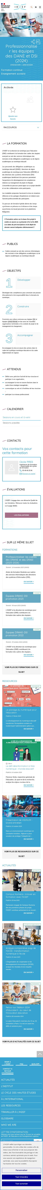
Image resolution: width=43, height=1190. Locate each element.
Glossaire (7, 1118)
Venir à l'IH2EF (7, 1063)
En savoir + (29, 582)
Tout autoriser (21, 1184)
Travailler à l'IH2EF (13, 1112)
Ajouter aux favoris (12, 117)
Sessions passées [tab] (11, 422)
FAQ (21, 1064)
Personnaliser (21, 1170)
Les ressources (11, 1105)
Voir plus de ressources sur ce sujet (21, 854)
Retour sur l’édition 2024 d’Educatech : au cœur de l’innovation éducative (18, 1010)
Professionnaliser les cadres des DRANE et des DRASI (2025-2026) (21, 559)
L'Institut (7, 1086)
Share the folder (32, 42)
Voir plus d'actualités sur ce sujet (21, 1042)
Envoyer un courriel (28, 474)
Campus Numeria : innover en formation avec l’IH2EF (21, 895)
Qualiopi (35, 1064)
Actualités (8, 1079)
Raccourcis (10, 127)
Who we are (8, 1124)
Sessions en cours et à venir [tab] (16, 417)
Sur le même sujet (12, 133)
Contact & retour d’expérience (7, 1071)
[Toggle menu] (40, 7)
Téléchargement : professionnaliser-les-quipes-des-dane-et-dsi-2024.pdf (38, 41)
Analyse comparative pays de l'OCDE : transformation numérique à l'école (21, 951)
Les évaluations (21, 515)
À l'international (12, 1099)
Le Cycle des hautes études (18, 1092)
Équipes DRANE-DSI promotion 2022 (17, 634)
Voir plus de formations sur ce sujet (21, 669)
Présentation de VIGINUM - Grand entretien (19, 821)
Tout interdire (21, 1177)
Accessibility (36, 7)
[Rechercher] (31, 7)
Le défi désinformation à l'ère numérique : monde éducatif (20, 767)
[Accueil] (5, 7)
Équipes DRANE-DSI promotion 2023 (17, 597)
